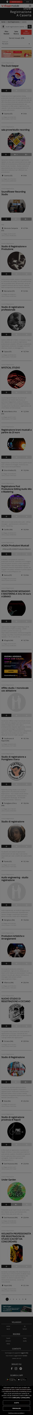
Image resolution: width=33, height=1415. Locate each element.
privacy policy (25, 1397)
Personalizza (16, 1408)
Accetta (16, 1403)
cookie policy (16, 1397)
